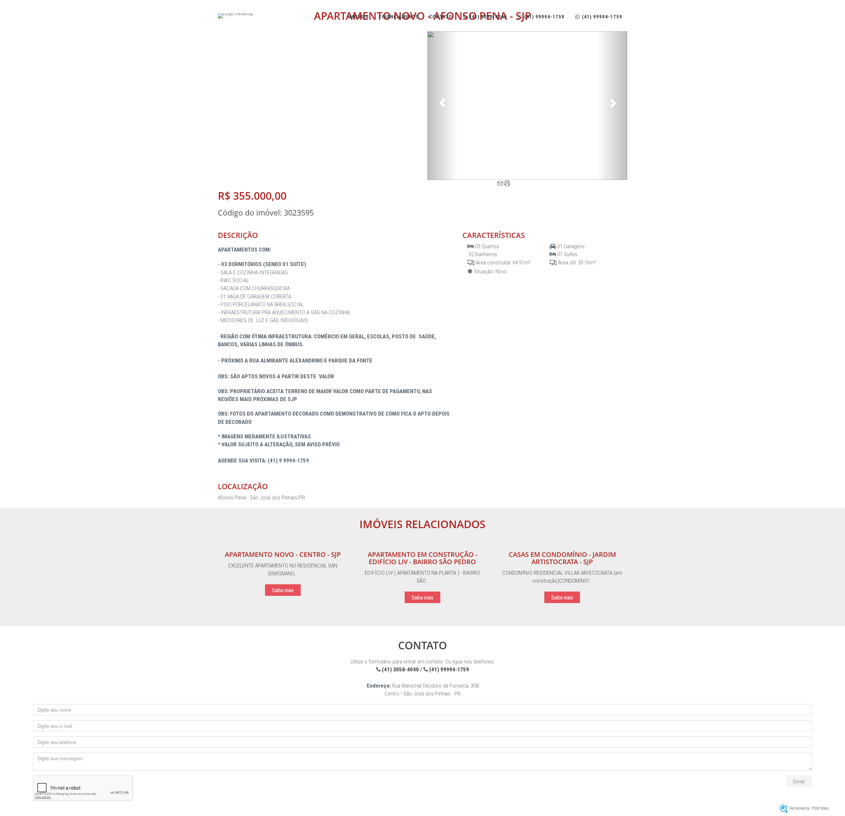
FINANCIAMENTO (399, 17)
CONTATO (440, 17)
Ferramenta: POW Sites (809, 808)
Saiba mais (283, 590)
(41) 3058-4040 (487, 17)
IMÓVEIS (358, 17)
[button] (442, 105)
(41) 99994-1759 (543, 17)
